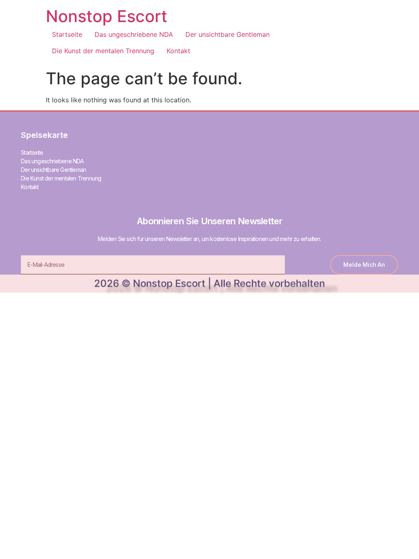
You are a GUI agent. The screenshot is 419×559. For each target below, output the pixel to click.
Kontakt (178, 51)
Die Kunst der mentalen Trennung (103, 51)
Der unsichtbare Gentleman (227, 34)
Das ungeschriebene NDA (134, 34)
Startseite (67, 34)
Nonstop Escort (106, 16)
